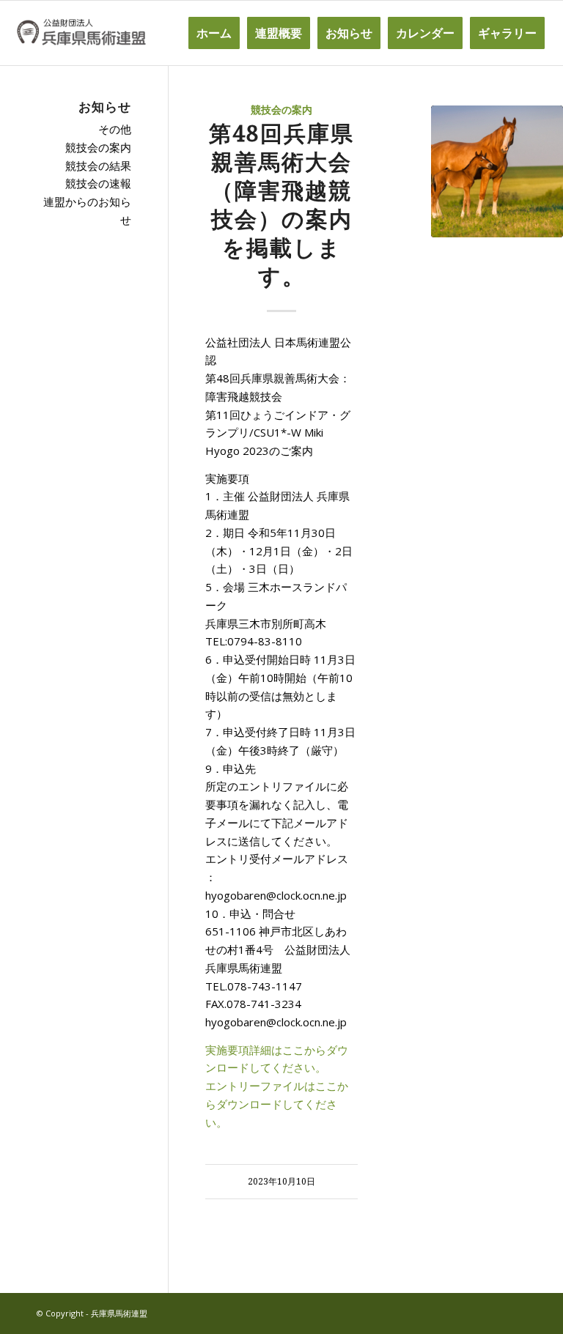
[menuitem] (214, 33)
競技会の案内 (281, 110)
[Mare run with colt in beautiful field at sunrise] (497, 171)
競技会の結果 (98, 165)
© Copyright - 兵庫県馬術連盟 (92, 1313)
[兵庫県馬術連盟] (81, 33)
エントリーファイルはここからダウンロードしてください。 (276, 1104)
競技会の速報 (98, 183)
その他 (114, 129)
